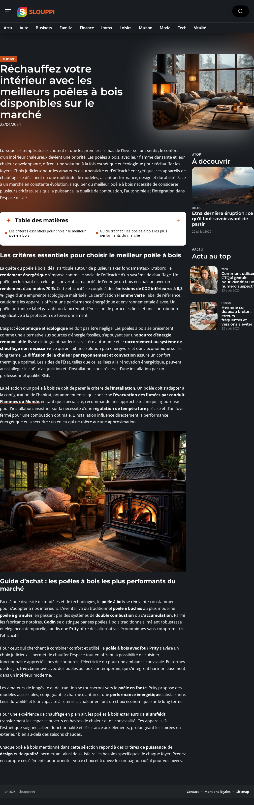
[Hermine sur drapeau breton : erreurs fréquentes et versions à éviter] (204, 316)
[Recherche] (240, 11)
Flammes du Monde (19, 401)
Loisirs (196, 208)
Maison (8, 59)
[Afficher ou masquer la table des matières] (124, 221)
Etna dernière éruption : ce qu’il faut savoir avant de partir (222, 219)
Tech (225, 269)
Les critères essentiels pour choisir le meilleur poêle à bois (47, 233)
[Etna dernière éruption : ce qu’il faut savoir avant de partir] (223, 185)
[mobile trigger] (9, 11)
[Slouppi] (35, 11)
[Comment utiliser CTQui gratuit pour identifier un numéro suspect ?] (204, 280)
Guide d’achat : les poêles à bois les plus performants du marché (133, 233)
